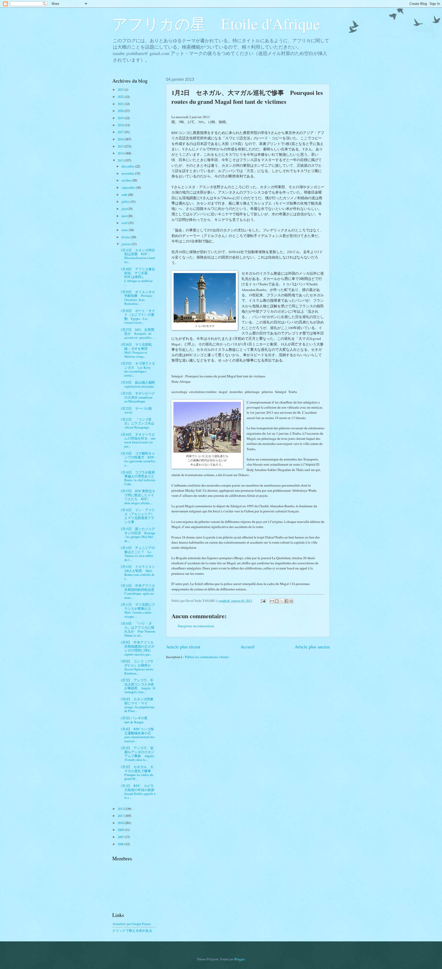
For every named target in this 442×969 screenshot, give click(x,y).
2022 (121, 96)
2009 (121, 829)
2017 (121, 132)
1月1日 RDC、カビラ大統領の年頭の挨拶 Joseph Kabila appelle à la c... (139, 791)
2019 (121, 118)
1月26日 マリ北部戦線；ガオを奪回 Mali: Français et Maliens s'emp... (136, 350)
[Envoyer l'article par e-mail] (262, 600)
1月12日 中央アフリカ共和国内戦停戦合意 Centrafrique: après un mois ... (139, 591)
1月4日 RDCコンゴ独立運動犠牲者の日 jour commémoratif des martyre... (137, 735)
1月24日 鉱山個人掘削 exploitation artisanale (137, 384)
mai (124, 215)
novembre (128, 173)
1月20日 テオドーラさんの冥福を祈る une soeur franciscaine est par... (138, 440)
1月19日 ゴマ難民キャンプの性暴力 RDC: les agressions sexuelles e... (138, 459)
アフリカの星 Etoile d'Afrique (216, 23)
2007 (121, 837)
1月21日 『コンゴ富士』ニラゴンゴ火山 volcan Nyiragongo (139, 423)
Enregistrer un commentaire (196, 626)
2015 (121, 146)
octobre (126, 180)
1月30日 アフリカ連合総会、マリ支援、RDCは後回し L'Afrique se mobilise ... (137, 277)
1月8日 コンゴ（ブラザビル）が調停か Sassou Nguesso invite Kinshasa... (137, 667)
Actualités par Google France (131, 923)
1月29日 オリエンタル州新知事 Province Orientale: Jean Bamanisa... (137, 297)
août (124, 194)
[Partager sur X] (281, 601)
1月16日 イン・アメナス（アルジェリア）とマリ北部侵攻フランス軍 (137, 516)
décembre (128, 166)
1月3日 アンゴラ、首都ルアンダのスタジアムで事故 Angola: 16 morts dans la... (137, 754)
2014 (121, 153)
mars (125, 230)
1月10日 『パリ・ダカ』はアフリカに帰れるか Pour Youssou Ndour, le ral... (137, 629)
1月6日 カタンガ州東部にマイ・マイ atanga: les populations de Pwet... (137, 705)
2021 (121, 104)
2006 (121, 844)
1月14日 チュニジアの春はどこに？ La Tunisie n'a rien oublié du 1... (137, 553)
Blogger (239, 959)
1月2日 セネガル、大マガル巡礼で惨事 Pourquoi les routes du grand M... (137, 772)
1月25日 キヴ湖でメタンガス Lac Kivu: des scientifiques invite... (137, 369)
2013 (121, 160)
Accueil (247, 647)
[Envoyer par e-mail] (271, 601)
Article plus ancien (312, 647)
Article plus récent (183, 647)
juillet (125, 201)
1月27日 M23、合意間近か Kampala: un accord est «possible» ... (137, 333)
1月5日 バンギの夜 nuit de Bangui (135, 720)
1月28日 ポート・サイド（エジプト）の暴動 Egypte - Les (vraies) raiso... (137, 316)
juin (124, 208)
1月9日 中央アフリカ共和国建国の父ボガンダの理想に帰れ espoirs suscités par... (137, 648)
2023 (121, 89)
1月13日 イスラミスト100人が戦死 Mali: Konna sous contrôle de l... (137, 572)
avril (124, 222)
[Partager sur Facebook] (286, 601)
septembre (128, 187)
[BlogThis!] (276, 601)
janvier (126, 244)
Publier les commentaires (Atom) (207, 657)
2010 (121, 822)
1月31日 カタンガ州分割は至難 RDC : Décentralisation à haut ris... (137, 256)
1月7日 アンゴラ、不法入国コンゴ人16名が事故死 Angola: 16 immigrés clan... (137, 686)
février (126, 237)
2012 (121, 808)
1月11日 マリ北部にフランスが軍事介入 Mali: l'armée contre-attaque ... (137, 610)
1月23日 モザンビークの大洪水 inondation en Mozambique (137, 397)
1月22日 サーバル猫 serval (137, 410)
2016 (121, 139)
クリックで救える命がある (132, 930)
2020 (121, 110)
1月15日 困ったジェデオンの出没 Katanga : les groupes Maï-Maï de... (137, 534)
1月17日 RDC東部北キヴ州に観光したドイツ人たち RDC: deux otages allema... (137, 497)
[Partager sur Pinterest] (291, 601)
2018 (121, 125)
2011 (121, 815)
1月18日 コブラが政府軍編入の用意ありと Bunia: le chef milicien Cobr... (139, 478)
